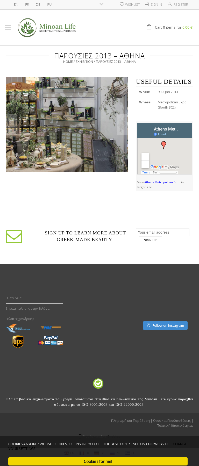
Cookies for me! (98, 461)
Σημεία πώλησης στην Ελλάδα (27, 308)
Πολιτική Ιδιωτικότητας (175, 425)
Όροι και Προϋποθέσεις (172, 420)
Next (122, 124)
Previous (11, 124)
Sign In (156, 4)
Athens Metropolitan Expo (162, 182)
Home (68, 61)
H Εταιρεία (14, 298)
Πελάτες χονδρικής (20, 319)
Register (181, 4)
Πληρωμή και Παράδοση (130, 420)
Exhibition (84, 61)
